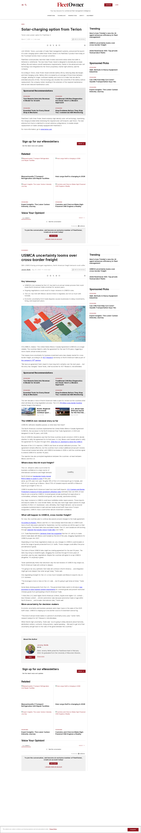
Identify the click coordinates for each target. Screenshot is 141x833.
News (22, 24)
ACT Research (48, 361)
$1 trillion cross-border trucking (71, 409)
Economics (24, 253)
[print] (85, 45)
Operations (51, 15)
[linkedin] (50, 45)
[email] (59, 45)
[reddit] (56, 45)
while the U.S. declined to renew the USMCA (66, 448)
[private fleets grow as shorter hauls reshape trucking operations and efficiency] (28, 418)
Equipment (90, 15)
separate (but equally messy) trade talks (41, 541)
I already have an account (53, 242)
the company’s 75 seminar (31, 364)
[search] (25, 5)
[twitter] (53, 45)
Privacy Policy (53, 829)
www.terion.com (46, 132)
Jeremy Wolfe (26, 273)
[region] (53, 225)
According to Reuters (28, 534)
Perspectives (72, 15)
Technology (62, 15)
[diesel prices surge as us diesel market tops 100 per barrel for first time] (62, 418)
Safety (82, 15)
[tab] (26, 221)
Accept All (133, 829)
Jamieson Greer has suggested (51, 545)
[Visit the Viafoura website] (81, 229)
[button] (22, 5)
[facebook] (47, 45)
